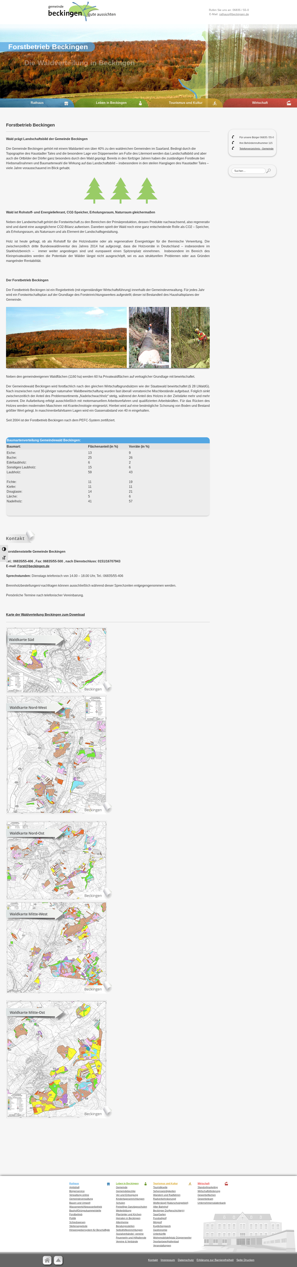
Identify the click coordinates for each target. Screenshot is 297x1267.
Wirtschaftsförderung (209, 1191)
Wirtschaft (260, 102)
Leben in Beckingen (111, 102)
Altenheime (122, 1222)
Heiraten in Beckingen (128, 1218)
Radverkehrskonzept (164, 1198)
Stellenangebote (78, 1226)
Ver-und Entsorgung (127, 1195)
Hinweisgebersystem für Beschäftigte (89, 1230)
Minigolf (157, 1222)
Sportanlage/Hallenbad (166, 1241)
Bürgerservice (77, 1191)
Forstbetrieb (75, 1214)
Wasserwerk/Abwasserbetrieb (85, 1206)
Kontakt (153, 1260)
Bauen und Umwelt (79, 1203)
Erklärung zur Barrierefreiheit (215, 1260)
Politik (72, 1218)
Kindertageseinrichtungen (130, 1198)
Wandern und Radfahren (166, 1195)
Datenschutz (186, 1260)
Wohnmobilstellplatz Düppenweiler (172, 1237)
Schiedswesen (77, 1222)
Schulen (120, 1203)
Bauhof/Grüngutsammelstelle (85, 1210)
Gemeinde (121, 1187)
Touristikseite (160, 1187)
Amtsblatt (74, 1187)
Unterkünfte (159, 1233)
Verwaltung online (79, 1195)
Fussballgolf (159, 1218)
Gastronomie (160, 1230)
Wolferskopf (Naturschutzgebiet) (170, 1203)
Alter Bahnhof (160, 1206)
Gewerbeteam (205, 1198)
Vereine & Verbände (127, 1241)
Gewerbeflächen (207, 1195)
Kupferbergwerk (162, 1226)
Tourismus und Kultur (185, 102)
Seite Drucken (245, 1260)
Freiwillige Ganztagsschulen (131, 1206)
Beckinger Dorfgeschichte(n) (168, 1210)
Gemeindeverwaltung (81, 1198)
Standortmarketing (208, 1187)
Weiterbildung (123, 1210)
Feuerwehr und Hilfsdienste (131, 1237)
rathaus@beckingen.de (234, 14)
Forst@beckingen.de (33, 566)
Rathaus (37, 102)
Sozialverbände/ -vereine (130, 1233)
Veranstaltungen (162, 1245)
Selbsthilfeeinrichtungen (129, 1230)
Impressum (168, 1260)
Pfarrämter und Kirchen (128, 1214)
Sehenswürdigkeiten (164, 1191)
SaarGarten (159, 1214)
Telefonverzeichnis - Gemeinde (256, 148)
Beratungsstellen (125, 1226)
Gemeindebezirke (126, 1191)
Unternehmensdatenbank (212, 1203)
